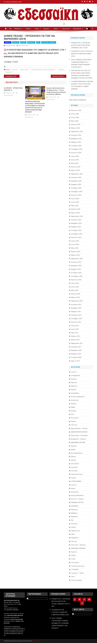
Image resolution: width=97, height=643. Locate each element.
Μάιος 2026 (74, 121)
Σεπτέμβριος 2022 (76, 276)
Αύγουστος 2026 (76, 110)
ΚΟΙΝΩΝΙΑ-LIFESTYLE (77, 502)
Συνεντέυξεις (75, 562)
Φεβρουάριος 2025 (77, 174)
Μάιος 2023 (74, 248)
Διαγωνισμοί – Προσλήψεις (79, 435)
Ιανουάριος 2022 (76, 304)
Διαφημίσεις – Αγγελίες (78, 439)
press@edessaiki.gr (12, 608)
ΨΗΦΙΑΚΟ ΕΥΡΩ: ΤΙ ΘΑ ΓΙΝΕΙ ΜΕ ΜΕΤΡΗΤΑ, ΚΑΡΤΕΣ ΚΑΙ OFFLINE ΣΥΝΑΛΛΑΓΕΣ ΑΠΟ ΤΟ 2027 (80, 45)
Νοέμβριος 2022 (76, 269)
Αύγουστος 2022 (76, 280)
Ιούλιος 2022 (75, 283)
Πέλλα (73, 534)
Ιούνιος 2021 (75, 329)
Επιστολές (74, 471)
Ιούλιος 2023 (75, 241)
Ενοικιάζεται (75, 463)
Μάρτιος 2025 (75, 170)
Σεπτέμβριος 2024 (76, 191)
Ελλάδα (28, 28)
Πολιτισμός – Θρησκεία (78, 545)
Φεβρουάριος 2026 (77, 131)
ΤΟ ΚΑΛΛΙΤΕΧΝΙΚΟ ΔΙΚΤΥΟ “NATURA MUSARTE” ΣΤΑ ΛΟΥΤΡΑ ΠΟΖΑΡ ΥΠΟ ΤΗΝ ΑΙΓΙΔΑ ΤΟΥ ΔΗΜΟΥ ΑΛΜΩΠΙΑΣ (82, 85)
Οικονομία (74, 523)
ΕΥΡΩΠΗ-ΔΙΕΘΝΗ (76, 481)
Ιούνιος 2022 (75, 287)
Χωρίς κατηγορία (76, 580)
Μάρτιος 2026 (75, 128)
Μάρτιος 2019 (75, 361)
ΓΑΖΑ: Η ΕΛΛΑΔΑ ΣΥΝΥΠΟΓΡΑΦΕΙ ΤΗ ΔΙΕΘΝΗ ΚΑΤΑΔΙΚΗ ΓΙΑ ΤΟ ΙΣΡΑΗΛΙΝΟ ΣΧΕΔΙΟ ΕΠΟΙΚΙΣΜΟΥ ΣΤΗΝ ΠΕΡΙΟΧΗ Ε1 (81, 63)
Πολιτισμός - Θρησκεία (48, 42)
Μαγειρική (74, 509)
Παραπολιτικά (75, 530)
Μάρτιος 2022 (75, 297)
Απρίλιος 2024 (75, 209)
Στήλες (37, 28)
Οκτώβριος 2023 (76, 230)
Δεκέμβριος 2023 (76, 223)
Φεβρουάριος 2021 (77, 343)
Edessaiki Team (29, 117)
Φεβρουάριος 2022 (77, 301)
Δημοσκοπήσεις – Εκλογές (79, 428)
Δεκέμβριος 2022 (76, 265)
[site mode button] (88, 29)
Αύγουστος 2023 (76, 237)
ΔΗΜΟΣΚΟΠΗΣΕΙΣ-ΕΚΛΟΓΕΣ (79, 432)
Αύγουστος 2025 (76, 152)
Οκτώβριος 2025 (76, 145)
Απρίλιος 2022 (75, 294)
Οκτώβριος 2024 (76, 188)
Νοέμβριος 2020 (76, 354)
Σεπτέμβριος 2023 (76, 234)
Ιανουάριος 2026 (76, 135)
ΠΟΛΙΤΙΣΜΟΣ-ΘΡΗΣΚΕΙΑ (78, 548)
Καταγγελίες (75, 492)
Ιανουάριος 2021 (76, 347)
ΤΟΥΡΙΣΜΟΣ (75, 569)
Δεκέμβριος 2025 (76, 138)
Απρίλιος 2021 (75, 336)
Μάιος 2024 (74, 205)
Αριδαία (73, 411)
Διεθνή (56, 28)
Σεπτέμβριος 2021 (76, 318)
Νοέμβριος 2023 (76, 227)
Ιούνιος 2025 (75, 160)
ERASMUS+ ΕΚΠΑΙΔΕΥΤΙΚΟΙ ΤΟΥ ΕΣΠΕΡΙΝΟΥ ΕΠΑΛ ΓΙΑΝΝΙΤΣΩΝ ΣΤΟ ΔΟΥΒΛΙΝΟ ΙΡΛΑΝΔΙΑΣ (13, 76)
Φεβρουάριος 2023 (77, 258)
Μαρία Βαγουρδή (23, 45)
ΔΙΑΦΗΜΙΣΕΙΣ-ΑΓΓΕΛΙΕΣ (78, 442)
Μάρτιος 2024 (75, 213)
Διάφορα (74, 446)
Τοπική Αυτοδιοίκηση (77, 566)
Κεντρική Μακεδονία (77, 495)
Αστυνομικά (75, 418)
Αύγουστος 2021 (76, 322)
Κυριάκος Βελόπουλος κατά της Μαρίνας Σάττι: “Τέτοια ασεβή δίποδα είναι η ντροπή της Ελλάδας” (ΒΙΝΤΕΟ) (56, 91)
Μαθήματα (74, 513)
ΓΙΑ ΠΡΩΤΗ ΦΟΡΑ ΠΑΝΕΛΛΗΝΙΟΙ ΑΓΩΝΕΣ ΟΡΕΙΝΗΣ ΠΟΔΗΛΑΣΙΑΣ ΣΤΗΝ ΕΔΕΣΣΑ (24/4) (59, 76)
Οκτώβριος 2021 (76, 315)
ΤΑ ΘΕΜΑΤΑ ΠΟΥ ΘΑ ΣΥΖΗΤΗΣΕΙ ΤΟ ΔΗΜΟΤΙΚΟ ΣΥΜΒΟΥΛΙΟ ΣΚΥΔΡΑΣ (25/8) (82, 53)
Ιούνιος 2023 (75, 244)
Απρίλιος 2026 (75, 124)
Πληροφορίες (77, 28)
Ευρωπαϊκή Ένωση (77, 474)
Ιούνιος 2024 (75, 202)
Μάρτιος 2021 (75, 339)
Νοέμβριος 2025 (76, 142)
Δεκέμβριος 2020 (76, 350)
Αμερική (73, 389)
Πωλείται (74, 552)
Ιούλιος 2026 (75, 114)
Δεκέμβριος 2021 (76, 308)
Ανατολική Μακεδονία (78, 396)
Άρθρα (73, 407)
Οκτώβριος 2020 (76, 357)
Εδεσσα (73, 456)
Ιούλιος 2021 (75, 325)
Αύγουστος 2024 (76, 195)
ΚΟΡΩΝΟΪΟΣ (74, 506)
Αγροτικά (74, 382)
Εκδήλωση (61, 69)
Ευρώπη (73, 478)
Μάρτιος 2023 (75, 255)
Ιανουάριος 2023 (76, 262)
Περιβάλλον (74, 538)
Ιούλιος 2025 (75, 156)
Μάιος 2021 (74, 332)
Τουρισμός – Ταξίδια (77, 573)
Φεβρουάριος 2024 (77, 216)
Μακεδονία (17, 28)
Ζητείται (73, 485)
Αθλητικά (7, 42)
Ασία (72, 414)
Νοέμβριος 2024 (76, 184)
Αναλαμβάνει (75, 393)
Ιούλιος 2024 (75, 198)
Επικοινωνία (66, 28)
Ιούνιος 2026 (75, 117)
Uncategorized (75, 375)
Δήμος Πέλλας (24, 69)
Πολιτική (74, 541)
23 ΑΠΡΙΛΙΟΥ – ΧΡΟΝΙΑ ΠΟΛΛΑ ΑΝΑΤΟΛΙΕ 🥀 (13, 89)
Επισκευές (74, 467)
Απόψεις (74, 403)
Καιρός (73, 488)
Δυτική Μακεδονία (76, 453)
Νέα (10, 28)
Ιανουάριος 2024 (76, 220)
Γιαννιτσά (15, 42)
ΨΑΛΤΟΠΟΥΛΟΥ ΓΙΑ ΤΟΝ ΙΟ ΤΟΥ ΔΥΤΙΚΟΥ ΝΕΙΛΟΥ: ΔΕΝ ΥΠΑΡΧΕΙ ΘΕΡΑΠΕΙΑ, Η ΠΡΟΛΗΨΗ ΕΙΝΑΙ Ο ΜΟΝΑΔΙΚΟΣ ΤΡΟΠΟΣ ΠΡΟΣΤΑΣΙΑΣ (81, 74)
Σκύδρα (73, 555)
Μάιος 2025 (74, 163)
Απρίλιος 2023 (75, 251)
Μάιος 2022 (74, 290)
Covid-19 (73, 372)
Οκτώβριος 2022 (76, 272)
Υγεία (73, 576)
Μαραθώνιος (9, 72)
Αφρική (73, 421)
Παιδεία (73, 527)
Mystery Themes (36, 641)
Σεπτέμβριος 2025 (76, 149)
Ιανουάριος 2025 (76, 177)
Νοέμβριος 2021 (76, 311)
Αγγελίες (46, 28)
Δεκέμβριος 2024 (76, 181)
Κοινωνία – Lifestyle (77, 499)
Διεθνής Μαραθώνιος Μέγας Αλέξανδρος (43, 69)
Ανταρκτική (74, 400)
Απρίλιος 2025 (75, 167)
